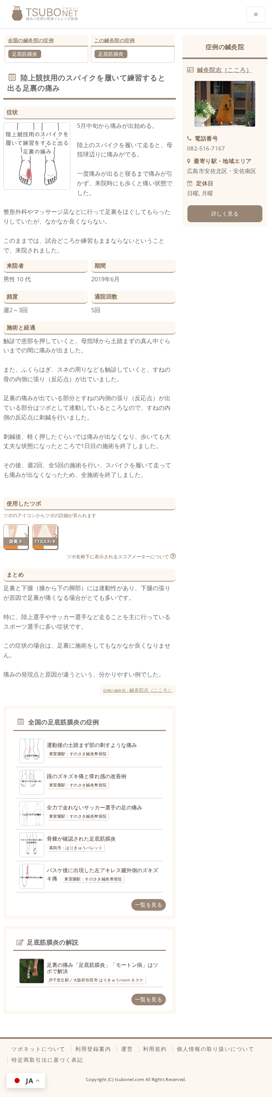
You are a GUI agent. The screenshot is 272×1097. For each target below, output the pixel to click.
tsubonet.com (130, 1079)
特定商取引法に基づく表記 (47, 1059)
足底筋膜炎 (24, 53)
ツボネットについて (38, 1048)
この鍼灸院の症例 (114, 40)
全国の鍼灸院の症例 (31, 40)
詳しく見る (224, 213)
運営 (127, 1048)
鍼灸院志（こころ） (137, 690)
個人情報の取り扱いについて (215, 1048)
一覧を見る (148, 904)
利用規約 (155, 1048)
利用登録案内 (93, 1048)
